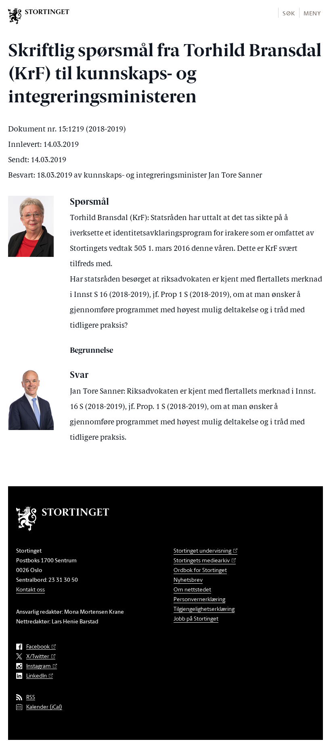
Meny (312, 13)
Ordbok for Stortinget (200, 570)
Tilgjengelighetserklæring (204, 608)
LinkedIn (36, 676)
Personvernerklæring (199, 599)
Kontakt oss (30, 589)
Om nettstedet (192, 589)
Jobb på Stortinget (196, 618)
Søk (289, 13)
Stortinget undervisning (202, 550)
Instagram (38, 666)
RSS (30, 697)
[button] (288, 13)
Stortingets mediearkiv (202, 560)
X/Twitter (37, 656)
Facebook (38, 647)
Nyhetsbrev (188, 579)
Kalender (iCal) (44, 707)
